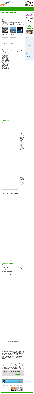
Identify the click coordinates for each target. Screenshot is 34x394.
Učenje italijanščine (17, 8)
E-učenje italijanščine (24, 8)
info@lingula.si (18, 374)
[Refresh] (32, 54)
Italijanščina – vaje (12, 8)
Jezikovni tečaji (29, 26)
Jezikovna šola (28, 25)
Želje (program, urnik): (28, 45)
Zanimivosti (28, 8)
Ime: (26, 38)
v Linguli (11, 362)
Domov (2, 8)
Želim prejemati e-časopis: (29, 52)
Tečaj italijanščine (6, 8)
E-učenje (27, 27)
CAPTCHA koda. (28, 56)
